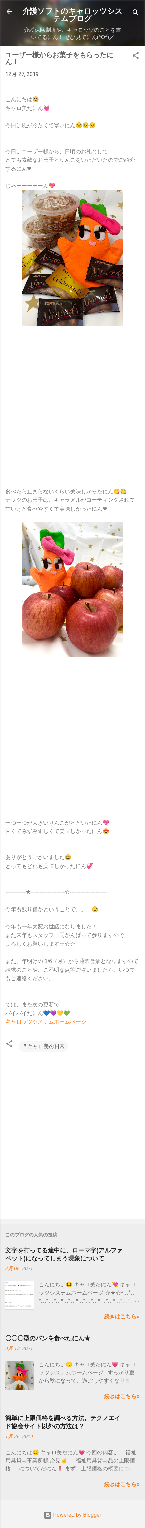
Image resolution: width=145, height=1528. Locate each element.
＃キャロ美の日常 (43, 1046)
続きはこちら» (122, 1316)
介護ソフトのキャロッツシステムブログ (73, 15)
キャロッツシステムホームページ (45, 1022)
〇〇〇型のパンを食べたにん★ (47, 1338)
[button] (136, 56)
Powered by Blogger (77, 1515)
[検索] (136, 13)
